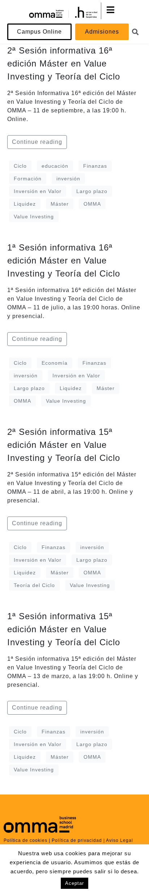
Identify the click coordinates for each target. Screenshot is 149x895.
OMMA (92, 204)
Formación (28, 178)
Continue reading (37, 142)
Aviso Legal (119, 840)
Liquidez (25, 204)
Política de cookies (25, 840)
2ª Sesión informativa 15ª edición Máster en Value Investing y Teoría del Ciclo (63, 445)
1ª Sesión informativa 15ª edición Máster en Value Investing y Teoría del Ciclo (63, 629)
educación (55, 166)
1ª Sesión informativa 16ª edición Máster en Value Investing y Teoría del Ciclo (63, 260)
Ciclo (20, 166)
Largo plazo (91, 191)
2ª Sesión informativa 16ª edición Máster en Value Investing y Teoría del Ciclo (63, 63)
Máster (60, 204)
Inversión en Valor (37, 191)
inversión (68, 178)
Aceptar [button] (74, 883)
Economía (55, 363)
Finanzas (95, 166)
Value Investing (34, 216)
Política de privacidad (77, 840)
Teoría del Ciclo (34, 585)
